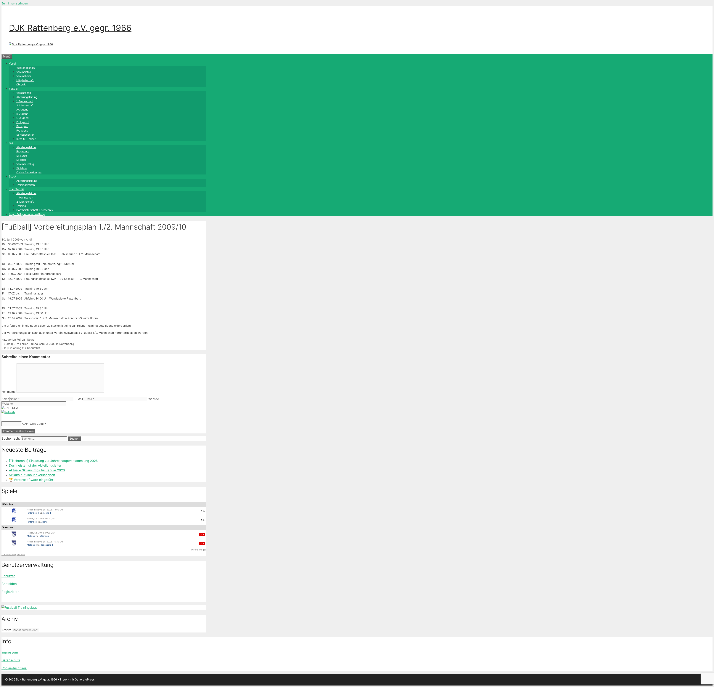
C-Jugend (22, 117)
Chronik (21, 84)
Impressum (9, 652)
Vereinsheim (23, 76)
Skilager (21, 159)
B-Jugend (22, 113)
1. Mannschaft (24, 101)
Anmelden (9, 584)
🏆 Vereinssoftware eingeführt (31, 480)
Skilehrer (21, 168)
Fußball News (25, 339)
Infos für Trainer (26, 138)
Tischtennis (16, 189)
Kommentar (9, 391)
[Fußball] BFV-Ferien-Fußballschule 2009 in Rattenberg (37, 344)
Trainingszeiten (25, 184)
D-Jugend (22, 122)
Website (153, 399)
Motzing (31, 536)
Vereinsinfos (23, 71)
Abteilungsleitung (26, 97)
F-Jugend (22, 130)
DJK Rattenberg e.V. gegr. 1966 (70, 28)
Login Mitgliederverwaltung (27, 214)
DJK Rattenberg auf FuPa (13, 554)
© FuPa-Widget (198, 549)
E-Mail (79, 399)
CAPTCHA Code (33, 423)
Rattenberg (32, 522)
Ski (11, 143)
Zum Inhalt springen (14, 3)
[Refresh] (8, 412)
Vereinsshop (23, 92)
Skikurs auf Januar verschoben (32, 475)
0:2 (203, 520)
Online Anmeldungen (28, 172)
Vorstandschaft (25, 67)
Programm (22, 151)
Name (5, 399)
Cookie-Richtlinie (14, 668)
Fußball (13, 88)
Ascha (44, 522)
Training (21, 205)
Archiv (6, 630)
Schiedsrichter (25, 134)
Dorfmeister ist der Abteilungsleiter (35, 465)
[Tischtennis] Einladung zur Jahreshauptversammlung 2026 (53, 461)
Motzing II (32, 545)
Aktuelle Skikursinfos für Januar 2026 (37, 470)
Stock (12, 176)
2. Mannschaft (25, 105)
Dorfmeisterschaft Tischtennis (34, 210)
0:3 (203, 511)
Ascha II (47, 513)
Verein (13, 63)
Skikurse (21, 155)
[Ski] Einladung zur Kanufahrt (20, 348)
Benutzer (8, 576)
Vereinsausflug (25, 164)
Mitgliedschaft (25, 80)
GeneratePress (85, 679)
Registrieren (10, 592)
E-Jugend (22, 126)
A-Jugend (22, 109)
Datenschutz (10, 660)
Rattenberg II (33, 513)
